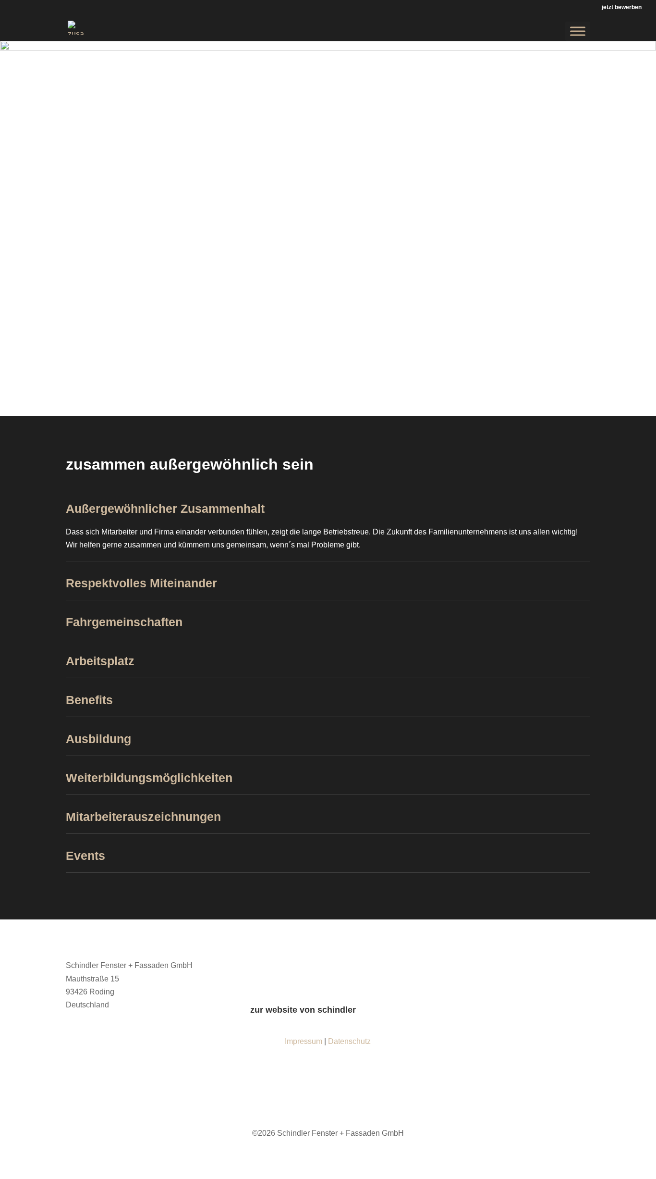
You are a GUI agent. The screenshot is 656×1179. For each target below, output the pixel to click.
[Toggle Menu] (577, 31)
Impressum (303, 1041)
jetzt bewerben (622, 7)
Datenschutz (349, 1041)
